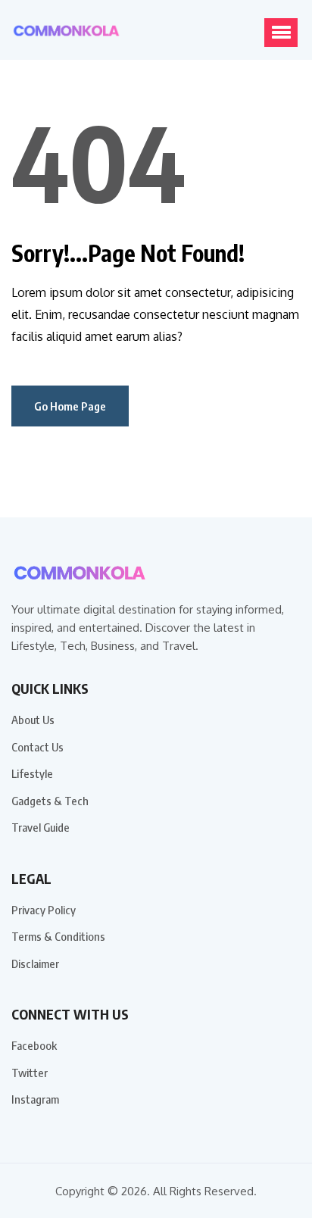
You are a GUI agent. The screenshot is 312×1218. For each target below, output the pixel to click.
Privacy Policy (43, 910)
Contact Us (37, 747)
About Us (33, 719)
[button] (281, 32)
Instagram (35, 1099)
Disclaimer (35, 963)
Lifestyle (32, 773)
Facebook (34, 1045)
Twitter (29, 1072)
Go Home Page (70, 406)
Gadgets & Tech (50, 800)
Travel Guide (40, 827)
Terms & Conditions (58, 936)
